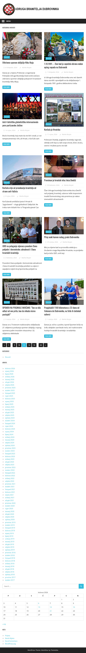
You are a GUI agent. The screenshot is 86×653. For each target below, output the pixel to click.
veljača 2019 (9, 547)
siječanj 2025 (10, 418)
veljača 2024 (9, 443)
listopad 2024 (10, 423)
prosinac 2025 (10, 388)
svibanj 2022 (9, 478)
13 (34, 345)
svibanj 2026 (9, 377)
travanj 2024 (9, 440)
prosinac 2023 (10, 448)
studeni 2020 (10, 506)
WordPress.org (10, 644)
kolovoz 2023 (10, 456)
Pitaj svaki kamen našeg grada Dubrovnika (61, 237)
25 (41, 345)
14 (51, 607)
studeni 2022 (10, 470)
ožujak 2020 (9, 514)
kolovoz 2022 (10, 475)
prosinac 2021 (10, 484)
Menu (8, 21)
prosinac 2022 (10, 467)
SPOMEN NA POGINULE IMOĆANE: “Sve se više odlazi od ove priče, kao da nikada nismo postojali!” (21, 311)
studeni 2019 (10, 525)
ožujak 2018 (9, 569)
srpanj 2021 (9, 495)
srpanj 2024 (9, 432)
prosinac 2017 (10, 577)
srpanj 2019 (9, 533)
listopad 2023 (10, 454)
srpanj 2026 (9, 371)
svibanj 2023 (9, 459)
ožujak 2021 (9, 500)
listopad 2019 (10, 528)
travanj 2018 (9, 566)
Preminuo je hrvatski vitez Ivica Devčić (60, 180)
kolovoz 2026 (10, 368)
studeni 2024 (10, 421)
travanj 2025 (9, 410)
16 (74, 607)
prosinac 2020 (10, 503)
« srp (4, 624)
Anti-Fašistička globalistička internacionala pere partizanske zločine (20, 123)
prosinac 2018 (10, 552)
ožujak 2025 (9, 412)
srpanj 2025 (9, 401)
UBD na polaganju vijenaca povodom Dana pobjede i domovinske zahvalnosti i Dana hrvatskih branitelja (19, 249)
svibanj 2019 (9, 539)
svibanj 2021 (9, 497)
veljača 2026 (9, 385)
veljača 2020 (9, 517)
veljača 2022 (9, 481)
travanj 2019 (9, 541)
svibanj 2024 (9, 437)
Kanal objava (9, 638)
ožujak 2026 (9, 382)
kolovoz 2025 (10, 399)
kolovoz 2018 (10, 561)
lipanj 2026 (9, 374)
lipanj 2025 (9, 404)
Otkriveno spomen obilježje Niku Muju (18, 62)
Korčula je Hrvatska (52, 129)
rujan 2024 (9, 426)
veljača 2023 (9, 464)
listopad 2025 (10, 393)
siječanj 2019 (10, 550)
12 (29, 345)
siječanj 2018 (10, 574)
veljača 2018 (9, 572)
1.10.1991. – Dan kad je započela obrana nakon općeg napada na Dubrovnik (63, 65)
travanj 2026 (9, 379)
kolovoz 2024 (10, 429)
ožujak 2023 (9, 462)
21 (51, 611)
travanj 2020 (9, 511)
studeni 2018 (10, 555)
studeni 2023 (10, 451)
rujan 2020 (9, 508)
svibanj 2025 (9, 407)
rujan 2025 (9, 396)
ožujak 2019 (9, 544)
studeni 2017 (10, 580)
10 (19, 345)
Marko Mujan (26, 67)
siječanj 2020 (10, 519)
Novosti (6, 57)
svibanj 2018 (9, 563)
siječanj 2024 (10, 445)
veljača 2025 (9, 415)
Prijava (7, 635)
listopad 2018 (10, 558)
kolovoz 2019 (10, 530)
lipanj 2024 (9, 434)
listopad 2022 (10, 473)
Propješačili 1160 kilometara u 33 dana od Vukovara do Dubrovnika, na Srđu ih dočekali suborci (62, 311)
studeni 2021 (10, 486)
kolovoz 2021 (10, 492)
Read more (6, 87)
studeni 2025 (10, 390)
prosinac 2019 (10, 522)
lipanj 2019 (9, 536)
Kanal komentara (11, 641)
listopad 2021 (10, 489)
